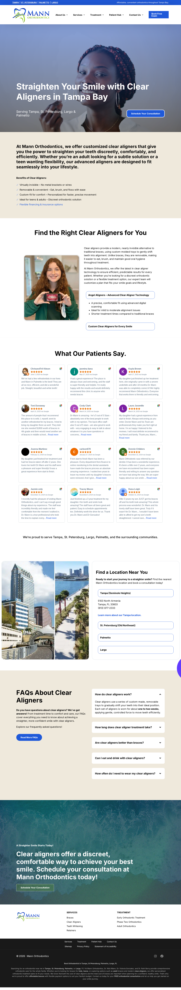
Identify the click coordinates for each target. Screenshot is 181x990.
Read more (53, 435)
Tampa (47, 968)
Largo (78, 968)
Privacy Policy (83, 946)
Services (68, 941)
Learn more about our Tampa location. (119, 615)
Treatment (81, 941)
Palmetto (68, 968)
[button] (120, 304)
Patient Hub (96, 941)
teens (85, 971)
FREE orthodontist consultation (127, 976)
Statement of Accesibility (105, 946)
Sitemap (68, 946)
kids (80, 971)
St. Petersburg (58, 968)
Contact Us (112, 941)
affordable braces (36, 976)
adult (115, 971)
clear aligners (140, 971)
